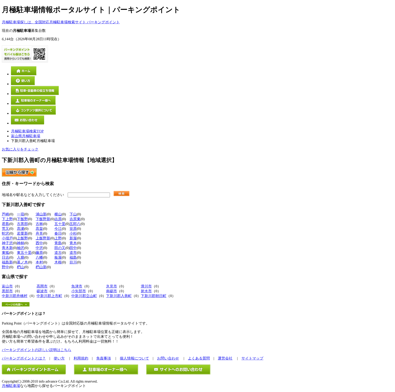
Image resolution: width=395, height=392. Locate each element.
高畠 (39, 229)
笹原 (73, 229)
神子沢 (7, 243)
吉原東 (74, 219)
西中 (39, 243)
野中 (5, 267)
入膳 (20, 257)
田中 (73, 248)
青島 (58, 243)
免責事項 (103, 358)
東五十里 (24, 253)
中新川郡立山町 (84, 296)
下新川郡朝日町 (153, 296)
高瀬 (20, 229)
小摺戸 (7, 238)
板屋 (58, 257)
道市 (73, 253)
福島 (73, 257)
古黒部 (22, 224)
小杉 (73, 233)
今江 (58, 229)
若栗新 (22, 233)
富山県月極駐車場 (25, 136)
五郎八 (74, 224)
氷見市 (111, 286)
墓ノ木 (22, 262)
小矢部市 (78, 291)
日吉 (5, 257)
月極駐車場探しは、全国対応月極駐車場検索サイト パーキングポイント (61, 22)
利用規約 (81, 358)
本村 (39, 262)
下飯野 (22, 219)
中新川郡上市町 (49, 296)
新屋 (73, 238)
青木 (73, 243)
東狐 (5, 253)
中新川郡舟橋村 (14, 296)
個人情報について (134, 358)
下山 (73, 214)
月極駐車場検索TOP (27, 131)
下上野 (7, 219)
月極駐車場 (11, 386)
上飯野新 (43, 238)
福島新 (7, 262)
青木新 (7, 248)
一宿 (20, 214)
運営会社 (225, 358)
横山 (58, 214)
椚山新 (41, 267)
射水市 (146, 291)
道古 (58, 253)
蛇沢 (5, 233)
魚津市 (76, 286)
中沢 (39, 248)
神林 (20, 243)
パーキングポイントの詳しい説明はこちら (36, 350)
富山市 (7, 286)
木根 (58, 262)
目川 (73, 262)
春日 (58, 233)
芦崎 (5, 214)
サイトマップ (252, 358)
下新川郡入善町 (119, 296)
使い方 (59, 358)
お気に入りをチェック (20, 149)
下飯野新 (43, 219)
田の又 (59, 248)
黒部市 (7, 291)
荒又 (5, 229)
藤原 (39, 253)
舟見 (39, 233)
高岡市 (42, 286)
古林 (39, 224)
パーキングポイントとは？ (24, 358)
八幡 (39, 257)
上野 (58, 238)
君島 (5, 224)
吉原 (58, 219)
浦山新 (41, 214)
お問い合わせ (168, 358)
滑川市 (146, 286)
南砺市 (111, 291)
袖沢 (20, 248)
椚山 (20, 267)
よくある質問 (199, 358)
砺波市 (42, 291)
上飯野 (22, 238)
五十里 (59, 224)
